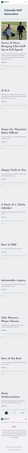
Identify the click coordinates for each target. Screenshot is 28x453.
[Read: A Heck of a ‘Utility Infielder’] (14, 193)
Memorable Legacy (13, 280)
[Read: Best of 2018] (14, 232)
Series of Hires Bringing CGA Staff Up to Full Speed (13, 46)
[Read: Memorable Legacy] (14, 267)
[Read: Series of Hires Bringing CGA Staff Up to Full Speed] (14, 30)
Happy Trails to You (13, 170)
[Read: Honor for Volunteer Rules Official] (14, 116)
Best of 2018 (8, 244)
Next (23, 412)
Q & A (5, 90)
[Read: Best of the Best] (14, 345)
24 (14, 412)
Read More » (4, 62)
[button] (26, 419)
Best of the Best (11, 358)
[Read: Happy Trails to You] (14, 157)
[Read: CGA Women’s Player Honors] (14, 304)
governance (19, 433)
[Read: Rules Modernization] (14, 381)
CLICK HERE (15, 437)
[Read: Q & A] (14, 77)
